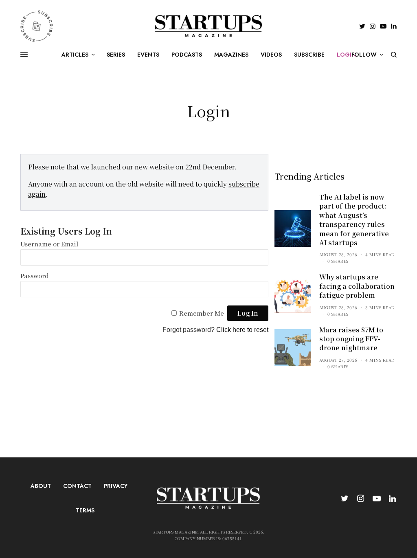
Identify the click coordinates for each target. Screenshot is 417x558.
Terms (85, 510)
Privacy (115, 486)
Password (34, 275)
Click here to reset (242, 329)
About (41, 486)
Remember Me (201, 313)
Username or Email (49, 243)
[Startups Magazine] (208, 26)
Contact (77, 486)
